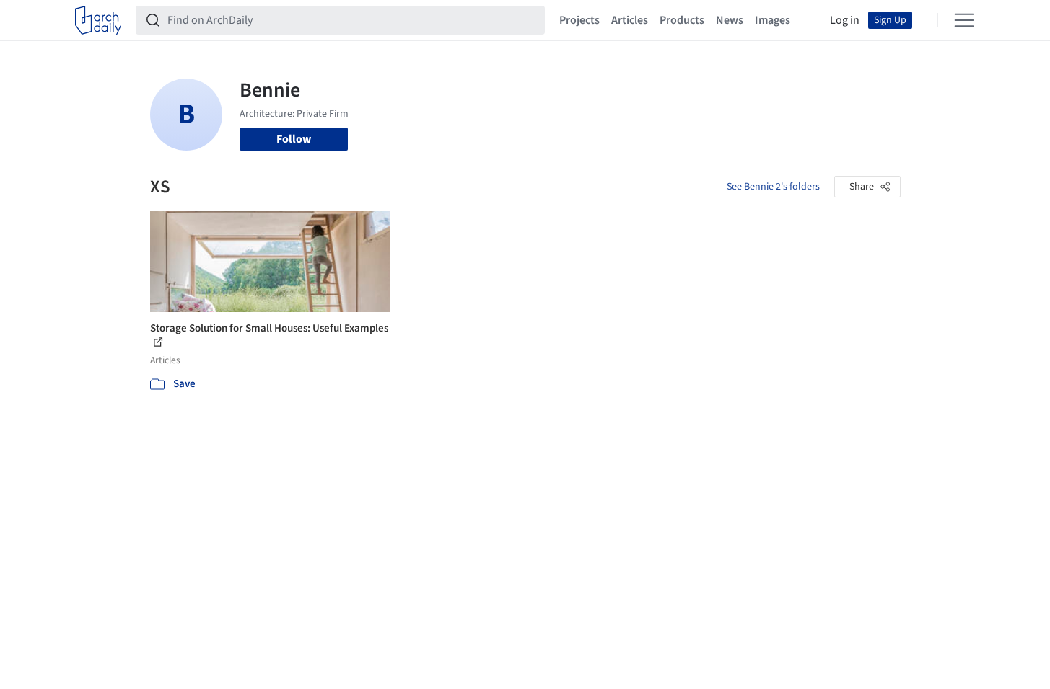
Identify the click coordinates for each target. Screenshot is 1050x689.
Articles (629, 20)
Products (682, 20)
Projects (579, 20)
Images (772, 20)
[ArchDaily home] (98, 20)
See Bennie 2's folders (773, 187)
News (729, 20)
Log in (844, 20)
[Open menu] (964, 20)
